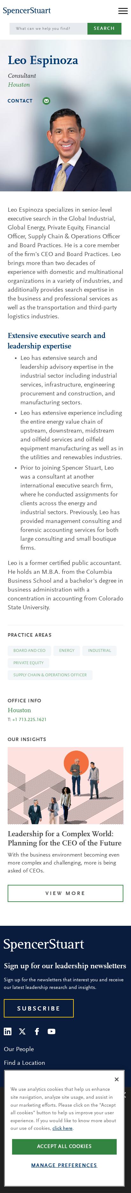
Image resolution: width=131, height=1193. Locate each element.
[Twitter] (22, 1031)
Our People (19, 1049)
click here (62, 1128)
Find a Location (24, 1063)
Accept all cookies (64, 1146)
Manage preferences (64, 1165)
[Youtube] (51, 1031)
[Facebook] (37, 1031)
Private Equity (28, 663)
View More (65, 894)
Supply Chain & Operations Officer (50, 675)
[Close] (117, 1079)
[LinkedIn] (7, 1031)
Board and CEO (29, 651)
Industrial (99, 651)
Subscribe (39, 1009)
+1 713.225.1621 (29, 720)
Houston (19, 85)
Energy (66, 651)
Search (104, 28)
